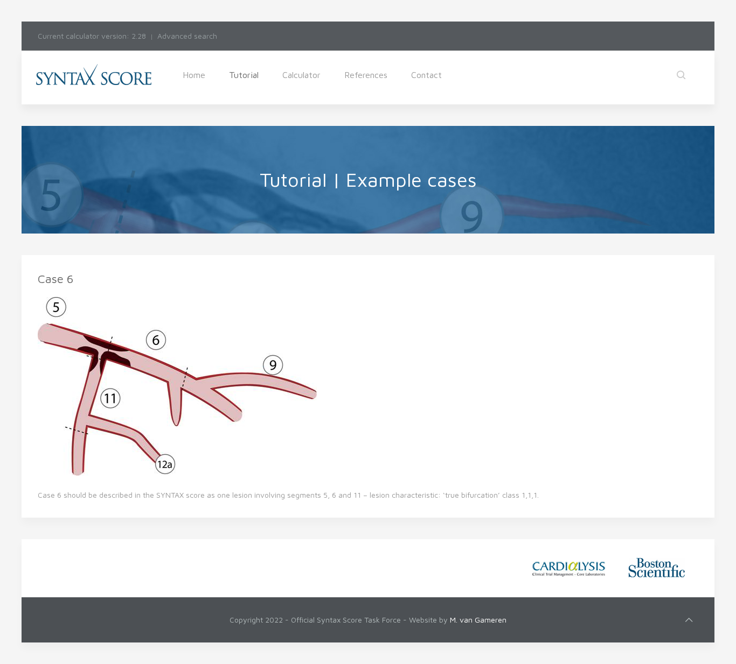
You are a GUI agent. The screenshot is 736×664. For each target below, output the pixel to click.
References (365, 75)
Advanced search (187, 35)
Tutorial (244, 75)
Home (194, 75)
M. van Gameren (478, 619)
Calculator (301, 75)
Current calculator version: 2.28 (92, 35)
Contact (426, 75)
